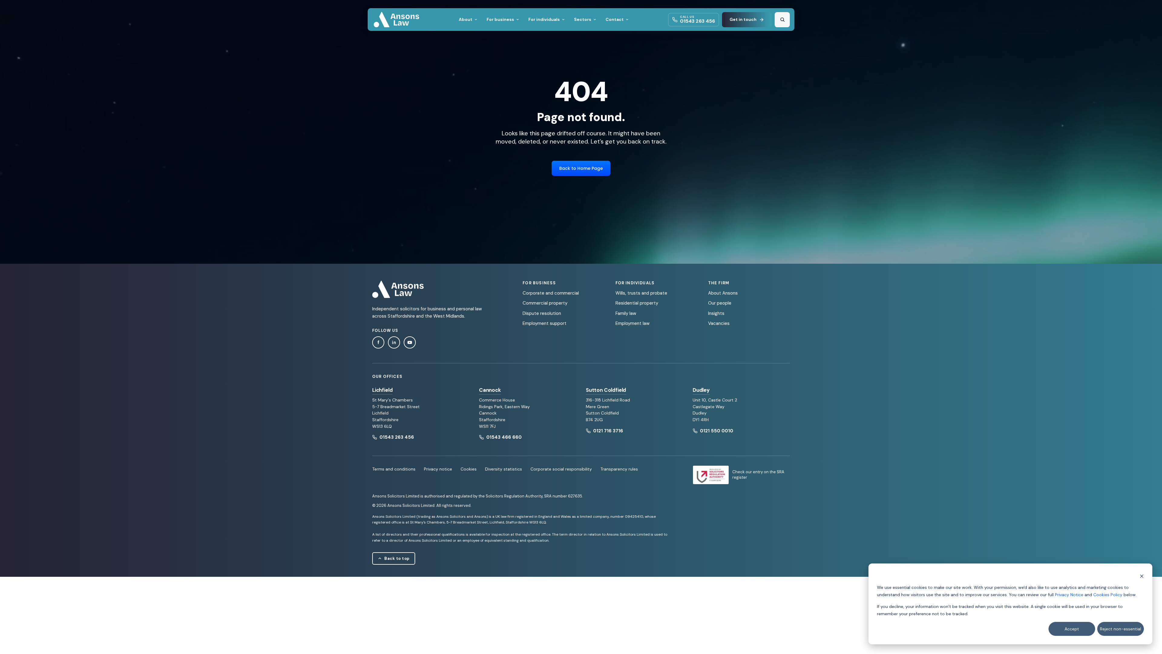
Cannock (490, 390)
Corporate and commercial (551, 293)
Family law (625, 313)
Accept (1072, 629)
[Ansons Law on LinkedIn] (394, 342)
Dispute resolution (542, 313)
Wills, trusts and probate (641, 293)
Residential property (636, 303)
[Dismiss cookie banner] (1142, 576)
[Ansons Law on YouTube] (410, 342)
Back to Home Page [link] (581, 168)
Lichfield (382, 390)
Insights (716, 313)
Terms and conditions (393, 469)
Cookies (469, 469)
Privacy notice (438, 469)
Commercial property (545, 303)
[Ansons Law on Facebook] (378, 342)
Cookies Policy (1107, 594)
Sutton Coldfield (606, 390)
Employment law (632, 323)
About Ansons (723, 293)
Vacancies (719, 323)
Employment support (544, 323)
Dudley (701, 390)
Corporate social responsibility (561, 469)
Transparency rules (619, 469)
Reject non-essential (1120, 629)
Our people (719, 303)
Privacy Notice (1069, 594)
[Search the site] (782, 19)
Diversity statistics (503, 469)
